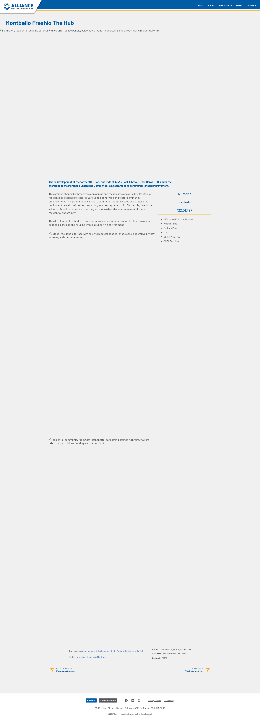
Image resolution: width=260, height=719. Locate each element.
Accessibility (169, 700)
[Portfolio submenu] (231, 5)
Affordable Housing (85, 651)
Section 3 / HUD (136, 651)
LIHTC (113, 651)
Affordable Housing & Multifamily (92, 657)
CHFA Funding (102, 651)
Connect (91, 700)
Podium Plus (122, 651)
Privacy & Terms (154, 700)
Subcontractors (108, 700)
